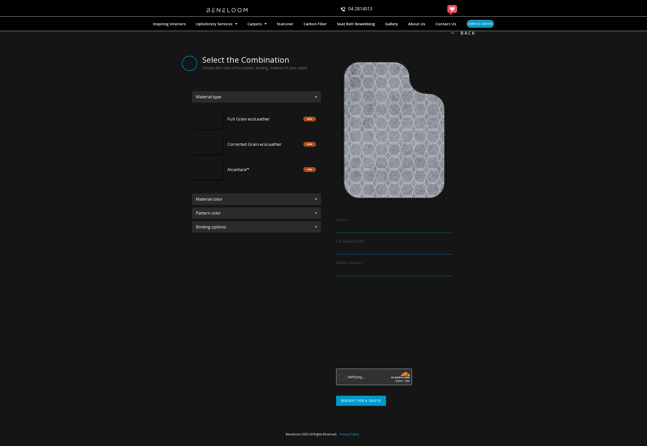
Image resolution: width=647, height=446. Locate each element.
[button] (463, 33)
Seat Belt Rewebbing (356, 23)
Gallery (391, 23)
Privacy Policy (349, 434)
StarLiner (285, 23)
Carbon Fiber (315, 23)
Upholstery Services (214, 23)
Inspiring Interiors (169, 23)
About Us (416, 23)
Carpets (254, 23)
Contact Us (445, 23)
